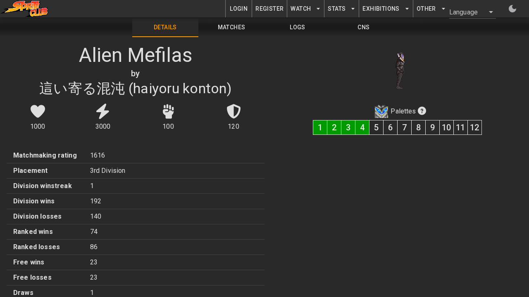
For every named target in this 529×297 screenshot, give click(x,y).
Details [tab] (165, 27)
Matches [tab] (231, 27)
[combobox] (467, 12)
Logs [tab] (297, 27)
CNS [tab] (363, 27)
